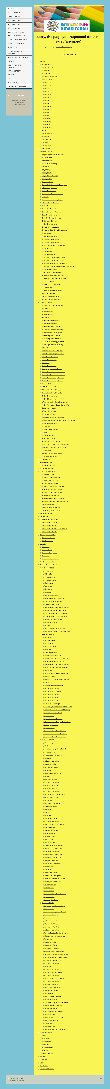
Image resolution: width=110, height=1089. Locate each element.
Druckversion (14, 1078)
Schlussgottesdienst (51, 900)
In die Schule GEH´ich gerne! (54, 661)
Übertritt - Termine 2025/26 (51, 507)
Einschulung (48, 743)
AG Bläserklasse (47, 541)
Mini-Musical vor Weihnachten (54, 794)
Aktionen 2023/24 (48, 903)
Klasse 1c (47, 88)
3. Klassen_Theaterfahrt (52, 960)
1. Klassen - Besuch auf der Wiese (56, 1002)
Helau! (46, 682)
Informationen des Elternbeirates (53, 486)
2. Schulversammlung (49, 191)
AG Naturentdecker (48, 538)
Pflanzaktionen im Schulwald (54, 824)
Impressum (44, 1066)
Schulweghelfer (47, 314)
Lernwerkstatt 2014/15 (49, 526)
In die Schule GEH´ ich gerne (52, 332)
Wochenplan (46, 1041)
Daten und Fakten (48, 67)
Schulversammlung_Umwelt (53, 972)
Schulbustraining (47, 161)
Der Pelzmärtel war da (52, 604)
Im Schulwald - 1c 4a (51, 701)
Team (44, 1035)
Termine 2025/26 (45, 148)
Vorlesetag (45, 197)
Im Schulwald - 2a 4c (51, 688)
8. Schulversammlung (49, 423)
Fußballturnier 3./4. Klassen (53, 1017)
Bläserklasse (48, 583)
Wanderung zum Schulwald (53, 619)
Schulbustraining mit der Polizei (55, 749)
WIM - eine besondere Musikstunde (54, 245)
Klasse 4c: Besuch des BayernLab (53, 372)
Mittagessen (46, 1038)
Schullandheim (49, 891)
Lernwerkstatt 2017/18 (49, 532)
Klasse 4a (47, 118)
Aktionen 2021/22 (48, 634)
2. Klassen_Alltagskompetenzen (53, 275)
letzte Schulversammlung (50, 296)
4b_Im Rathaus (47, 182)
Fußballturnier (49, 866)
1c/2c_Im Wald (47, 179)
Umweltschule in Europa (50, 559)
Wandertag (48, 586)
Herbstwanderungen (51, 915)
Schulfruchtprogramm (49, 553)
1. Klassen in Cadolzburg (50, 227)
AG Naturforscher (50, 885)
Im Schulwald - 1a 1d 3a (52, 691)
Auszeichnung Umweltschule (54, 951)
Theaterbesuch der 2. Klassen (54, 879)
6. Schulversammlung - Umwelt (52, 381)
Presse (44, 130)
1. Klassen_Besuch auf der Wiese (53, 260)
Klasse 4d (47, 127)
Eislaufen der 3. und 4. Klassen (52, 218)
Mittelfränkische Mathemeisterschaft (56, 667)
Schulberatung (45, 459)
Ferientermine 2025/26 (50, 483)
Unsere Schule (45, 64)
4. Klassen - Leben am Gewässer (55, 734)
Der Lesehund (47, 550)
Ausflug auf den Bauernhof (53, 1005)
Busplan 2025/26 (48, 474)
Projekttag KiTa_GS (48, 414)
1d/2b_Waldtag (47, 173)
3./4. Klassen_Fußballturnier (51, 272)
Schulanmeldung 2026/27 (51, 495)
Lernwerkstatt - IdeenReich (49, 520)
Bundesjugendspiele (49, 435)
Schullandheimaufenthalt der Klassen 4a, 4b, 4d (58, 420)
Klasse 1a (47, 82)
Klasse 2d (47, 103)
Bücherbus (45, 363)
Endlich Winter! (49, 676)
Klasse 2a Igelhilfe (50, 788)
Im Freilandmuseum (51, 767)
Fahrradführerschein (51, 818)
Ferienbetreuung (48, 1054)
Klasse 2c (47, 100)
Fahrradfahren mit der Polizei (54, 854)
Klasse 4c (47, 124)
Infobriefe (45, 1044)
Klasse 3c (47, 112)
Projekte (43, 544)
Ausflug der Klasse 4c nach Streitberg (57, 710)
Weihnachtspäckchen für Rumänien (56, 607)
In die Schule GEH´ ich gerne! (54, 598)
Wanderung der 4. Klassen (51, 326)
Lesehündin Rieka (50, 945)
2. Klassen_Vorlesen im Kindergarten (54, 263)
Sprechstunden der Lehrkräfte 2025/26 (55, 501)
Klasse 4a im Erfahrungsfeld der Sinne (57, 722)
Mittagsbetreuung (46, 1032)
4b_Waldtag (46, 170)
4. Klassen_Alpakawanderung (52, 290)
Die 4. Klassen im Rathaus (53, 601)
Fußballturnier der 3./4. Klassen (53, 417)
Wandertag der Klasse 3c (52, 655)
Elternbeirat (44, 517)
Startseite (43, 61)
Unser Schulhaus (48, 133)
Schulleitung (46, 70)
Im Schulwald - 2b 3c (51, 695)
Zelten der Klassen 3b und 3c (54, 857)
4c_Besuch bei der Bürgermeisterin (56, 957)
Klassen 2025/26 (48, 79)
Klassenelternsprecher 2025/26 (52, 489)
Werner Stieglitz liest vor (50, 203)
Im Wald (47, 776)
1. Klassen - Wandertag (52, 927)
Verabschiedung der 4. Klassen (52, 299)
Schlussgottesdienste (49, 456)
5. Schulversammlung (49, 254)
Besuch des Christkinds (50, 357)
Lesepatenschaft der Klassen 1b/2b (54, 447)
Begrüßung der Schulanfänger (52, 154)
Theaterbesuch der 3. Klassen (52, 351)
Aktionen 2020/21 (48, 568)
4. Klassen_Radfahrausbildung (52, 329)
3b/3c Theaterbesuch (51, 797)
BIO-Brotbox (48, 574)
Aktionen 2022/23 (48, 740)
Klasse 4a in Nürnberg (52, 785)
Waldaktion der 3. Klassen (51, 387)
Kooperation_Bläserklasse (53, 755)
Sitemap (21, 1078)
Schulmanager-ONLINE (50, 480)
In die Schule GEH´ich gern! (53, 773)
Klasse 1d (47, 91)
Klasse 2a (47, 94)
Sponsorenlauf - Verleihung (53, 719)
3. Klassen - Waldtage (51, 948)
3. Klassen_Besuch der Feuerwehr (54, 257)
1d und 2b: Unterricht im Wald (52, 212)
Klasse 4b (47, 121)
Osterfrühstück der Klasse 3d (52, 393)
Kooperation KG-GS (46, 462)
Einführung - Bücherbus (50, 221)
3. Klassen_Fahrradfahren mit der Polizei (58, 707)
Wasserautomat (47, 562)
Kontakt (42, 1057)
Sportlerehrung (47, 450)
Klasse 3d (47, 115)
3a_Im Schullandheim (49, 209)
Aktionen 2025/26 (46, 151)
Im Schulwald (46, 233)
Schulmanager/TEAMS (47, 468)
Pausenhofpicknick (48, 293)
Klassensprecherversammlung (52, 194)
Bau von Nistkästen (48, 384)
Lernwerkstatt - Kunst (49, 523)
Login (100, 1078)
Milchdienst (48, 589)
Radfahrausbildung (50, 652)
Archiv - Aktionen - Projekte (49, 565)
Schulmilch (45, 556)
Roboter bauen (49, 827)
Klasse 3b (47, 109)
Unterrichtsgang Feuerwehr (53, 845)
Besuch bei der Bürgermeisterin (53, 354)
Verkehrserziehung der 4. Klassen (55, 610)
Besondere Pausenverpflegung (52, 200)
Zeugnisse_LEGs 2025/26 (51, 510)
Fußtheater (46, 426)
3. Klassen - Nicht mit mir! (51, 239)
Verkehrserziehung (50, 1008)
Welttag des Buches (49, 411)
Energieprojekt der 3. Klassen (52, 369)
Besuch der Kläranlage (50, 429)
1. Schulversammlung (49, 164)
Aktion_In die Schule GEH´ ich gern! (54, 185)
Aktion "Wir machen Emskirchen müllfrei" (56, 405)
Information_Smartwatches (51, 477)
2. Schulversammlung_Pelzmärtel (53, 342)
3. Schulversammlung (49, 206)
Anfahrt (44, 1060)
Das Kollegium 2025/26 (50, 76)
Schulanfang (48, 571)
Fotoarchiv (45, 136)
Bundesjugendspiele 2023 (53, 882)
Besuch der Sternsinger (50, 215)
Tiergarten (47, 625)
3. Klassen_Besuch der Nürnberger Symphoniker (58, 266)
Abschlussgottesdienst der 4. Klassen (57, 631)
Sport (46, 142)
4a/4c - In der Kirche (49, 438)
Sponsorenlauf (47, 251)
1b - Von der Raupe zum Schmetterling (55, 444)
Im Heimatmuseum (50, 833)
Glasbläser (48, 809)
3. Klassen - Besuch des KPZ (52, 242)
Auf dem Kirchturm (50, 779)
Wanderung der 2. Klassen (51, 335)
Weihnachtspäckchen (49, 188)
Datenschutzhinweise (47, 1069)
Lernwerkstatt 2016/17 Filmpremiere (54, 529)
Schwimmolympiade (49, 408)
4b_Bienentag (47, 287)
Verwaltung (46, 73)
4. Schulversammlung (49, 224)
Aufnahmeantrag (48, 1047)
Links (41, 1063)
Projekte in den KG (48, 465)
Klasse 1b (47, 85)
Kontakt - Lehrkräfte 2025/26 (52, 492)
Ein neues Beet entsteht (50, 269)
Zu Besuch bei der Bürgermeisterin (56, 673)
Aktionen (45, 1051)
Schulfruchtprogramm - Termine (53, 498)
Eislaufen (47, 815)
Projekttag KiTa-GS (48, 248)
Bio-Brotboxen (47, 157)
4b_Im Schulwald (48, 281)
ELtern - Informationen (47, 471)
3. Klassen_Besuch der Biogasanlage (55, 230)
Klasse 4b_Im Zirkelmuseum (51, 284)
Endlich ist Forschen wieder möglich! (56, 679)
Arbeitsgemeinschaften (47, 535)
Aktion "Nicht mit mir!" (49, 399)
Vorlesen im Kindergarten (53, 848)
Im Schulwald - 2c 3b (51, 698)
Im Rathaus (48, 770)
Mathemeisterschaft (51, 595)
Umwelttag (48, 1023)
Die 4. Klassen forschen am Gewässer (57, 616)
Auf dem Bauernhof (51, 860)
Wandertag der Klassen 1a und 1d (56, 658)
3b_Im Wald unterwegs (50, 176)
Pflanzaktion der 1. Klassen (51, 390)
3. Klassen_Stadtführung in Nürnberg (54, 278)
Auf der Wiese (49, 839)
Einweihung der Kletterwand (51, 339)
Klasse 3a (47, 106)
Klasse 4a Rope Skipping (52, 803)
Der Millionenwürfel (50, 806)
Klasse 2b (47, 97)
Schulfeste (48, 145)
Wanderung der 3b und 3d (51, 320)
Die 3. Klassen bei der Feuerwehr (55, 613)
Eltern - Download (46, 513)
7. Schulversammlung (49, 396)
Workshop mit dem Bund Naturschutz (55, 402)
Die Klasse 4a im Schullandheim (55, 737)
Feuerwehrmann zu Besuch (53, 685)
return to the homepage (64, 47)
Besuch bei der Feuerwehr (53, 996)
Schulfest (45, 432)
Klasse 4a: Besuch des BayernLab (53, 375)
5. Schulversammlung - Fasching (53, 378)
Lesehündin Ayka (50, 764)
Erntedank (45, 167)
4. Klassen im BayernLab (52, 969)
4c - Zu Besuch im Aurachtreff (52, 441)
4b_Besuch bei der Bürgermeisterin (56, 954)
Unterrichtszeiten (48, 504)
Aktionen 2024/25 (46, 302)
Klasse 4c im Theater (51, 924)
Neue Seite (48, 139)
